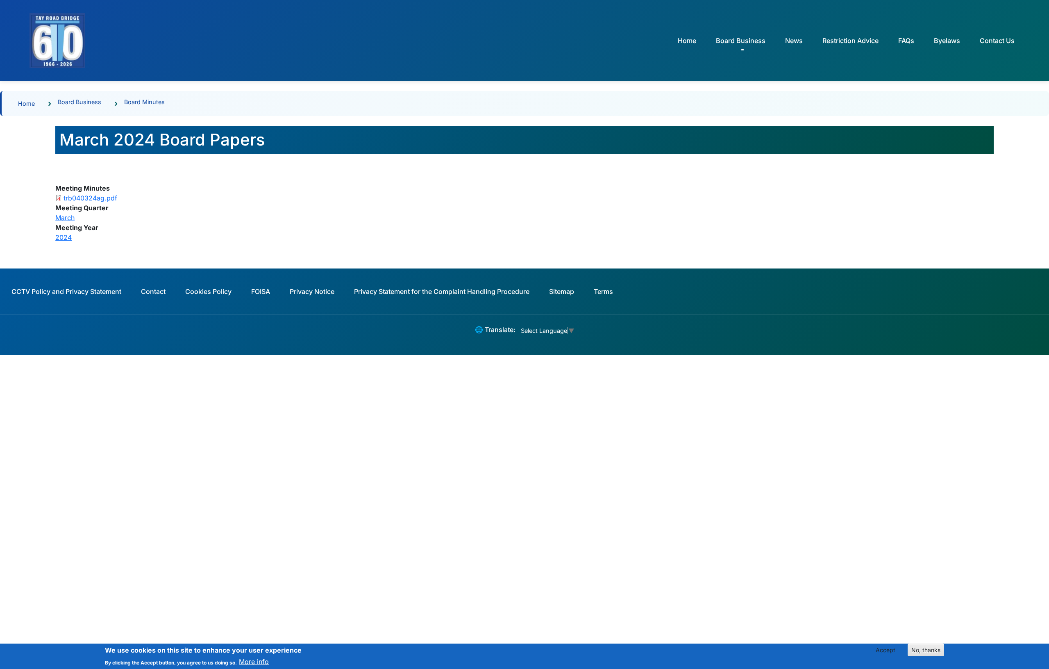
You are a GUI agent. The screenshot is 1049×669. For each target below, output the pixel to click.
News (794, 40)
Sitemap (561, 291)
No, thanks (925, 649)
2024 (63, 237)
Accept (885, 649)
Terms (603, 291)
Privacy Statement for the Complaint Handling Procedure (441, 291)
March (65, 218)
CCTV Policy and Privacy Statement (66, 291)
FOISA (260, 291)
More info (254, 662)
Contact (153, 291)
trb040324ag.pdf (90, 198)
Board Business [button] (740, 40)
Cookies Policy (208, 291)
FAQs (906, 40)
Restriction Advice (850, 40)
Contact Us (997, 40)
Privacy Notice (312, 291)
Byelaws (947, 40)
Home (687, 40)
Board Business (79, 101)
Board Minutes (144, 101)
